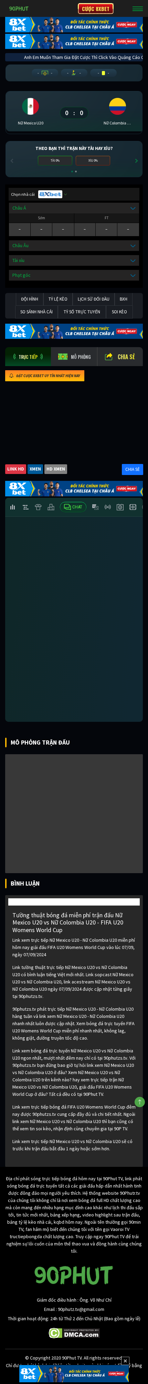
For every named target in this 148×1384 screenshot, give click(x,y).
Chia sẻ (126, 357)
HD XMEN (55, 469)
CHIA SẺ (132, 469)
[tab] (28, 356)
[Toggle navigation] (138, 8)
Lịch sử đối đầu (93, 299)
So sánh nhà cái (36, 312)
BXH (123, 299)
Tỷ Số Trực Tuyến (82, 312)
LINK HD (15, 469)
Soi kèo (119, 312)
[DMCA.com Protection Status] (74, 1332)
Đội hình (29, 299)
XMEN (35, 469)
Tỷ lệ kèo (58, 299)
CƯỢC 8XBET (95, 8)
